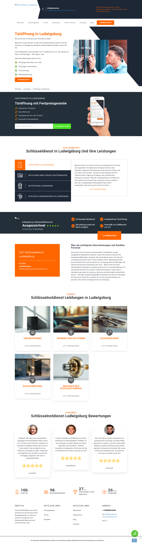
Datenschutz (77, 515)
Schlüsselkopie (109, 338)
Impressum (56, 23)
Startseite (20, 23)
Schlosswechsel (33, 386)
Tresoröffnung (32, 338)
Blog (92, 23)
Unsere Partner (70, 23)
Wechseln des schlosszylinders (71, 387)
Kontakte (83, 23)
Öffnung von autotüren (71, 338)
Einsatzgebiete (33, 23)
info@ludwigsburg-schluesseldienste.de (61, 10)
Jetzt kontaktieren (98, 189)
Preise (45, 23)
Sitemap (76, 524)
